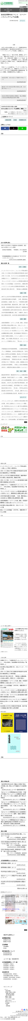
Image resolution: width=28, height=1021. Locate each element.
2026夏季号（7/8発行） (8, 964)
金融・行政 (23, 293)
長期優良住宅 (22, 120)
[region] (14, 188)
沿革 (7, 1004)
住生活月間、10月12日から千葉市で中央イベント (14, 78)
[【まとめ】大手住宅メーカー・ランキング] (20, 432)
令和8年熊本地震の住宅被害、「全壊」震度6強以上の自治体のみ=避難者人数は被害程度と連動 (13, 497)
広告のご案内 (8, 997)
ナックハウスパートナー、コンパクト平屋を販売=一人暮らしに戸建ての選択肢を (13, 467)
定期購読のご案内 (21, 112)
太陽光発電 (8, 120)
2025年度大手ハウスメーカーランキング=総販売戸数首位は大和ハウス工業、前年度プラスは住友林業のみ (13, 701)
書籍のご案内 (21, 9)
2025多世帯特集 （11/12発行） (10, 979)
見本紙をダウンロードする (10, 909)
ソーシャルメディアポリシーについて (20, 1012)
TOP (26, 422)
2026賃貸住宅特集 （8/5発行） (10, 974)
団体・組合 (23, 345)
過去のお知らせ (22, 888)
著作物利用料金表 (7, 953)
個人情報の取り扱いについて (22, 1011)
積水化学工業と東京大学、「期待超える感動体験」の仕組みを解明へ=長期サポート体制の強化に (13, 677)
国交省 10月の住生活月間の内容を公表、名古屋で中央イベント (14, 87)
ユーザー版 (15, 789)
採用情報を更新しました (8, 863)
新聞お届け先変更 (10, 993)
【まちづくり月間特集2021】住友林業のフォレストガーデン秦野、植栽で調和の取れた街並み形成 (13, 813)
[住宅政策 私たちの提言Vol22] (20, 732)
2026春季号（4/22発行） (9, 965)
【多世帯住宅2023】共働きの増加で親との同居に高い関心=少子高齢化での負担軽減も (14, 786)
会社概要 (8, 11)
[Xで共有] (14, 128)
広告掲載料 (6, 946)
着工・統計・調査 (21, 371)
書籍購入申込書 (7, 941)
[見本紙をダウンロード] (16, 924)
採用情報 (8, 1005)
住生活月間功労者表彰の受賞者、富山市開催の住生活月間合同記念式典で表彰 (14, 96)
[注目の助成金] (7, 432)
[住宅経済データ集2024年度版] (7, 732)
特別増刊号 (21, 789)
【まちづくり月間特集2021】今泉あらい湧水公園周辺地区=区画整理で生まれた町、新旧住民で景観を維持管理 (13, 821)
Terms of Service (21, 1015)
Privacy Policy (13, 1015)
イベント (22, 20)
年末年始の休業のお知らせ (9, 871)
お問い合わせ (21, 11)
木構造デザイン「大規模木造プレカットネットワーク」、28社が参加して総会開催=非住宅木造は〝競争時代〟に (13, 487)
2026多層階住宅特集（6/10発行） (11, 975)
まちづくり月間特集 (19, 799)
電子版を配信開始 (10, 994)
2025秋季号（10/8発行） (9, 969)
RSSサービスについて (10, 1001)
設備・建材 (23, 319)
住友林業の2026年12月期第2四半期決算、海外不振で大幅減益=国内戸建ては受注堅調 (13, 707)
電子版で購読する (21, 113)
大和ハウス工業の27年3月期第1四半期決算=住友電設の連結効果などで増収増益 (13, 472)
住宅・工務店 (22, 267)
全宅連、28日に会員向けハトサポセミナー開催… (14, 403)
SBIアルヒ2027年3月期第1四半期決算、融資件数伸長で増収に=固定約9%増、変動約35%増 (13, 476)
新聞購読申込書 (7, 940)
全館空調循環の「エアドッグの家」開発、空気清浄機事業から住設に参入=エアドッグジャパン (13, 501)
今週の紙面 (22, 8)
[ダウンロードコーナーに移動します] (6, 647)
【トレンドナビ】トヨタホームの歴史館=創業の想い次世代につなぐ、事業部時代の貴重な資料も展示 (13, 492)
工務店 (15, 120)
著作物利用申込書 (7, 954)
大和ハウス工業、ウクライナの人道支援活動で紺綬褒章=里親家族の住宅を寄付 (13, 481)
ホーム (8, 8)
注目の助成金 (21, 839)
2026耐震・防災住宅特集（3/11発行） (12, 977)
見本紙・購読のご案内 (8, 9)
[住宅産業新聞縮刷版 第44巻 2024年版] (14, 753)
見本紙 (4, 948)
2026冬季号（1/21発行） (9, 967)
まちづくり (23, 397)
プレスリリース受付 (10, 999)
